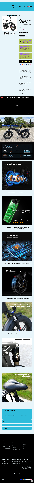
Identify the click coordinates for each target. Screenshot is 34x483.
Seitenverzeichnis (14, 447)
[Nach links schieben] (3, 33)
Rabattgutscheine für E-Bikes (16, 449)
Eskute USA (24, 444)
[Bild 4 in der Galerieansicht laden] (14, 33)
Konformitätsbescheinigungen (16, 445)
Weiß (20, 37)
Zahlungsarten (4, 461)
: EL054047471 (7, 448)
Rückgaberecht (4, 465)
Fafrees (23, 446)
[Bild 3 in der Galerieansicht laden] (11, 33)
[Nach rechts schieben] (16, 33)
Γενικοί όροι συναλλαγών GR (16, 463)
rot (26, 35)
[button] (2, 7)
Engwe (23, 442)
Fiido (23, 448)
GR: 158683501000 (8, 446)
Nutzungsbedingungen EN (16, 461)
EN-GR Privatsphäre (15, 465)
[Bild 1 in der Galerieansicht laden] (5, 33)
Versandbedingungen (5, 463)
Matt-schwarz (22, 35)
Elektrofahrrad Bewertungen (26, 455)
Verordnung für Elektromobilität (14, 443)
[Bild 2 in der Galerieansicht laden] (8, 33)
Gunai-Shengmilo (24, 450)
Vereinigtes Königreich (23, 32)
